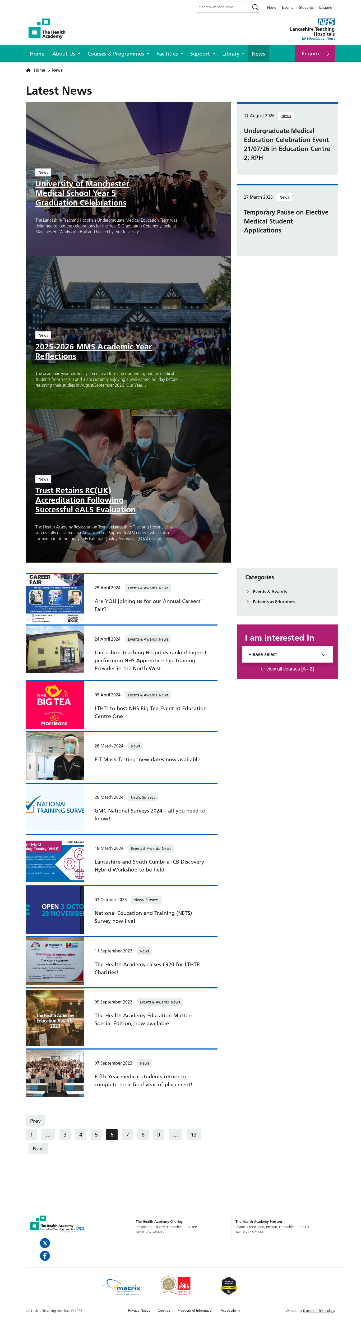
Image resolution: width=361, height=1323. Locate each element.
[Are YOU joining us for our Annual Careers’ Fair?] (55, 597)
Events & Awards (270, 591)
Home (37, 54)
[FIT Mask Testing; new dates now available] (55, 755)
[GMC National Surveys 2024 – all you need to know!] (55, 807)
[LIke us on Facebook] (45, 1256)
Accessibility (230, 1310)
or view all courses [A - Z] (287, 669)
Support (200, 54)
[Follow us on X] (45, 1243)
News (271, 7)
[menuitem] (37, 53)
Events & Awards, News (148, 588)
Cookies (164, 1310)
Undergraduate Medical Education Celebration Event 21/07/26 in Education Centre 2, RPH (287, 144)
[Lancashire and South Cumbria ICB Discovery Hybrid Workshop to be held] (55, 858)
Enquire (325, 7)
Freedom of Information (195, 1310)
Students (306, 7)
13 (194, 1135)
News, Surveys (143, 797)
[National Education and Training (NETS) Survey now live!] (55, 909)
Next (38, 1148)
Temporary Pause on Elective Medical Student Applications (286, 221)
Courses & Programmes (115, 54)
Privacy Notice (139, 1310)
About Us (63, 54)
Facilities (167, 54)
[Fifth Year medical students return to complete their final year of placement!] (55, 1072)
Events (287, 7)
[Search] (255, 7)
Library (230, 54)
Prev (35, 1121)
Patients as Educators (274, 601)
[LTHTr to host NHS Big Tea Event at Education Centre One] (55, 704)
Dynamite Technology (319, 1310)
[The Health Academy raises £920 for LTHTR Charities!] (55, 960)
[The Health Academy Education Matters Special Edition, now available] (55, 1016)
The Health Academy (50, 29)
